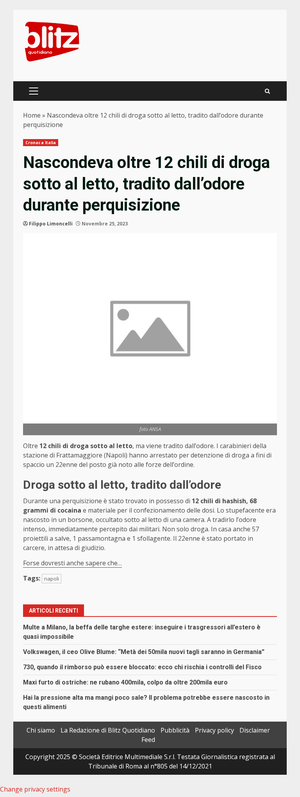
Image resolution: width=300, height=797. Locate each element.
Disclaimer (254, 730)
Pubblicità (175, 730)
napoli (51, 578)
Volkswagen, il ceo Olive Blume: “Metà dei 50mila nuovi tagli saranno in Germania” (143, 652)
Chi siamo (41, 730)
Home (32, 115)
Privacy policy (214, 730)
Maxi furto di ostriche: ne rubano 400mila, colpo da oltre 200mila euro (125, 682)
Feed (148, 739)
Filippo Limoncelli (51, 223)
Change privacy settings (35, 789)
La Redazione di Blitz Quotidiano (108, 730)
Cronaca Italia (40, 142)
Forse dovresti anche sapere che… (72, 563)
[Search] (267, 91)
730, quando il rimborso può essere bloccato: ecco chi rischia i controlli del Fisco (142, 667)
